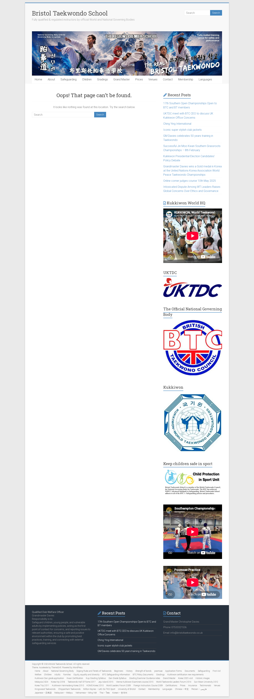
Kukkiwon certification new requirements (185, 674)
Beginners (118, 671)
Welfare (38, 674)
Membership (185, 79)
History (129, 671)
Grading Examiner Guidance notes (144, 678)
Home (38, 79)
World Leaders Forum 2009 (118, 685)
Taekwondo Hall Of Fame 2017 (82, 682)
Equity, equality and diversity (87, 674)
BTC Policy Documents (143, 674)
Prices (139, 79)
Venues (152, 79)
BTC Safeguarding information (116, 674)
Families (67, 674)
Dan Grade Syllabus (117, 678)
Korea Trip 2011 (42, 685)
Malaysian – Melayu (63, 693)
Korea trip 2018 (58, 682)
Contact (168, 79)
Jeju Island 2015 (105, 682)
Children (87, 79)
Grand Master (121, 79)
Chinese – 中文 (182, 689)
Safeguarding (68, 79)
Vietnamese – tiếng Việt (86, 693)
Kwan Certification (75, 678)
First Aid (216, 671)
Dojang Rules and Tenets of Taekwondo (94, 671)
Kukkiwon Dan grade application (49, 678)
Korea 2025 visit (185, 678)
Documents (190, 671)
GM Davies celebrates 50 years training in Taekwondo (126, 651)
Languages (205, 79)
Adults (57, 674)
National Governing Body (62, 671)
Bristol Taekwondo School (70, 13)
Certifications (171, 685)
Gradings (102, 79)
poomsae (158, 671)
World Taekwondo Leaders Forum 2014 (173, 682)
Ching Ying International (177, 123)
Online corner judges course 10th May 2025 (189, 180)
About (51, 79)
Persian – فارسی (199, 689)
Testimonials (205, 685)
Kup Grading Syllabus (96, 678)
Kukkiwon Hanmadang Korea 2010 (68, 685)
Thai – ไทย (105, 693)
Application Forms (173, 671)
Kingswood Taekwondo (45, 689)
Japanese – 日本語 (43, 693)
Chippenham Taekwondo (69, 689)
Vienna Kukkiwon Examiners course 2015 (134, 682)
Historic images (203, 678)
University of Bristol (127, 689)
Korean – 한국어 (119, 693)
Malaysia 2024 (41, 682)
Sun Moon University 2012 (206, 682)
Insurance (192, 685)
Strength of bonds (143, 671)
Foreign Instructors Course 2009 (148, 685)
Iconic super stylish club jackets (182, 129)
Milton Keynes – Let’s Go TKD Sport (99, 689)
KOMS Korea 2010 (95, 685)
